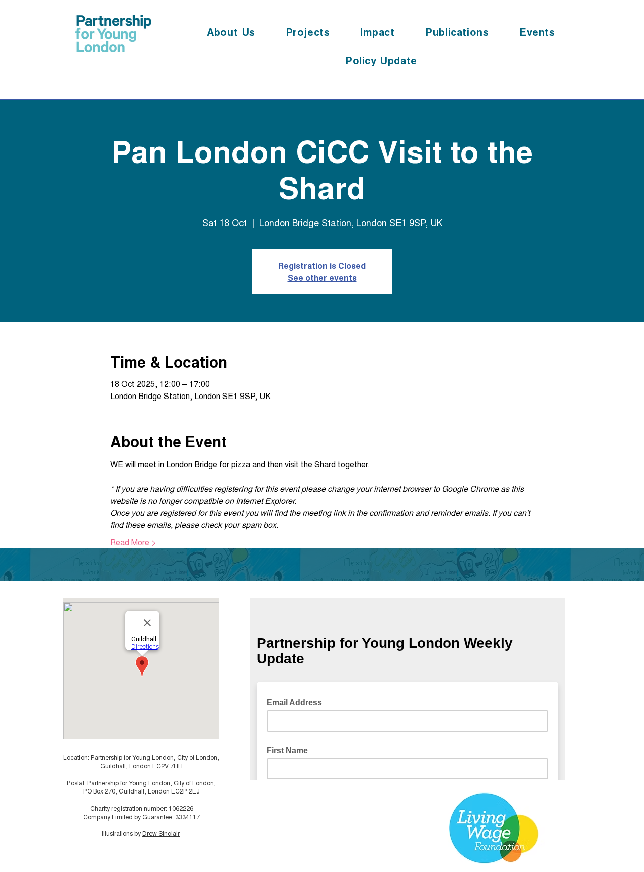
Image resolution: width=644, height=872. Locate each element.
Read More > (133, 542)
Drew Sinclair (161, 833)
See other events (322, 277)
